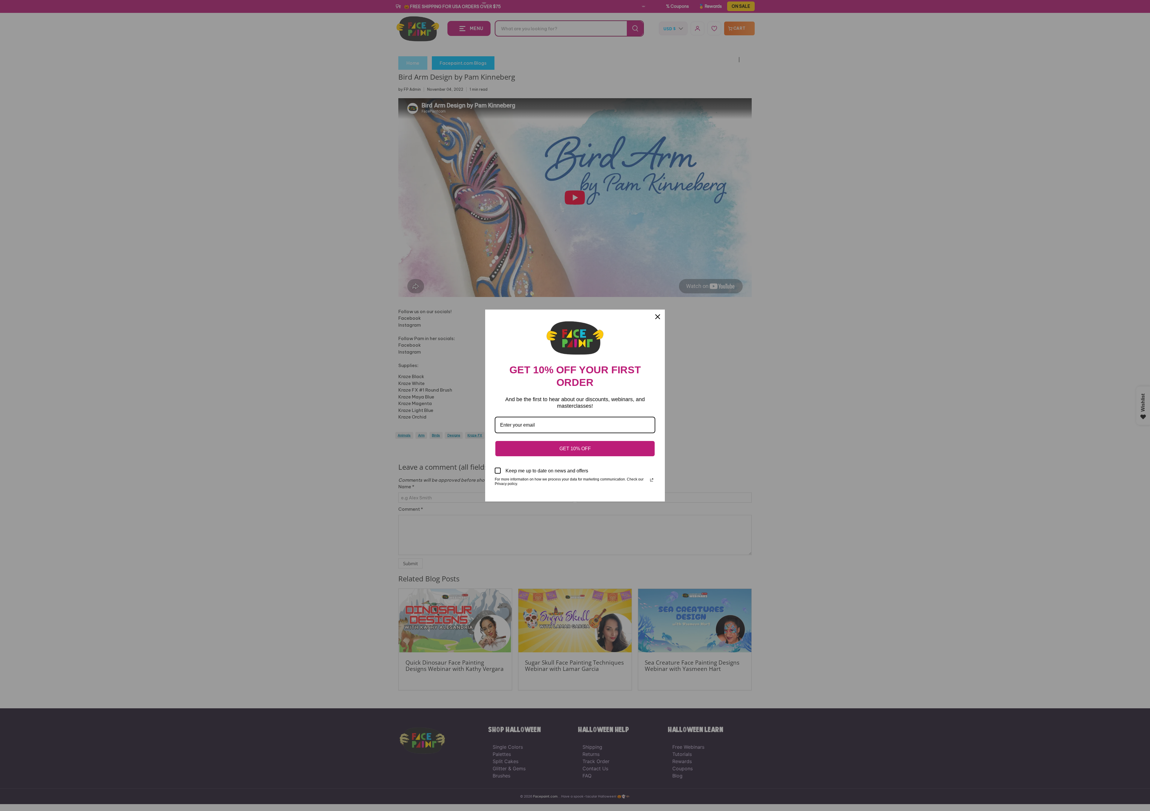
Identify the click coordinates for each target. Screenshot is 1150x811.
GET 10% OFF (575, 448)
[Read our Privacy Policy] (651, 479)
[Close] (657, 317)
